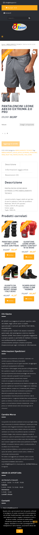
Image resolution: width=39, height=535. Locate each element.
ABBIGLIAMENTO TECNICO (14, 44)
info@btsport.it (9, 464)
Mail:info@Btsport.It (10, 508)
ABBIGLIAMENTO (7, 152)
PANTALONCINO (18, 155)
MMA (3, 155)
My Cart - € (12, 8)
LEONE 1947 (33, 152)
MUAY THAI (9, 155)
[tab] (10, 164)
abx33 (15, 152)
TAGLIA (4, 125)
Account (8, 13)
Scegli (11, 255)
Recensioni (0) (12, 175)
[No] (35, 522)
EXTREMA (25, 152)
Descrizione (10, 164)
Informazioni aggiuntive (16, 170)
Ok (19, 531)
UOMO (30, 155)
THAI (25, 155)
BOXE (20, 152)
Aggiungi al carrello (10, 144)
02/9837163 (30, 464)
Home (3, 44)
